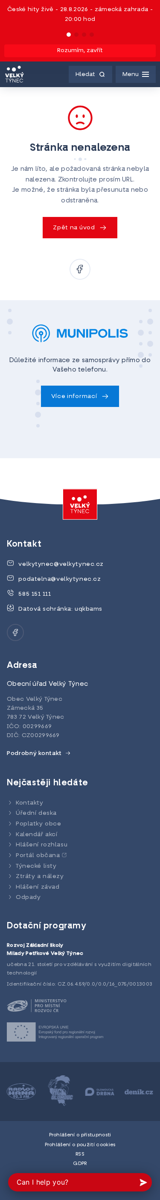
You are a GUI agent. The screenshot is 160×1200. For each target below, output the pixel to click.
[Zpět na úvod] (14, 74)
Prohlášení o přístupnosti (80, 1135)
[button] (69, 34)
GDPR (80, 1163)
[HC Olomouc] (60, 1091)
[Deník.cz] (138, 1091)
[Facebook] (80, 269)
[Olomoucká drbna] (99, 1091)
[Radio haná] (21, 1091)
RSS (80, 1154)
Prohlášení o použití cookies (80, 1144)
